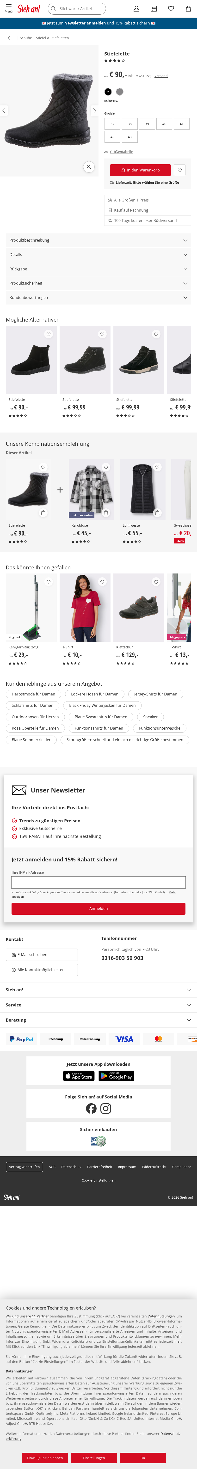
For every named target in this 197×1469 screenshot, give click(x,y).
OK (143, 1458)
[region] (98, 1384)
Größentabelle (121, 152)
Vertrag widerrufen (24, 1166)
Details (16, 254)
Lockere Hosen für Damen (94, 694)
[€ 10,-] (85, 607)
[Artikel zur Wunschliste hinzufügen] (179, 170)
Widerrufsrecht (154, 1166)
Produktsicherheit (26, 283)
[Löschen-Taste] (101, 9)
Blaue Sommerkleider (31, 739)
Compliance (181, 1166)
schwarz (111, 100)
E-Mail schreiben (29, 956)
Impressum (127, 1166)
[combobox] (84, 8)
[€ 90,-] (31, 360)
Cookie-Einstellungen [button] (99, 1180)
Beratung (16, 1020)
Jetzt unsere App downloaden (98, 1064)
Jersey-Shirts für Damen (155, 694)
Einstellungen (94, 1458)
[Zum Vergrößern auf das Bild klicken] (89, 167)
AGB (52, 1166)
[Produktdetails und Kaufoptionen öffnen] (43, 512)
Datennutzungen (161, 1316)
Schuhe (26, 38)
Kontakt (14, 939)
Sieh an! (14, 990)
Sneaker (150, 716)
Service (13, 1005)
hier (177, 1341)
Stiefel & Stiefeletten (52, 38)
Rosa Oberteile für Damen (35, 728)
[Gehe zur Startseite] (28, 8)
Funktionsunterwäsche (159, 728)
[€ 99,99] (85, 360)
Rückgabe (18, 269)
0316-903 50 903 (122, 957)
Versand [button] (161, 75)
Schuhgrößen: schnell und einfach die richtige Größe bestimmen (125, 739)
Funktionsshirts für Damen (99, 728)
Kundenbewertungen (29, 297)
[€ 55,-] (143, 489)
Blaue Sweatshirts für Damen (101, 716)
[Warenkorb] (188, 8)
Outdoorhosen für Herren (35, 716)
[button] (8, 8)
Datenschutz (71, 1166)
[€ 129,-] (138, 607)
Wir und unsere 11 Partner (27, 1316)
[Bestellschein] (153, 8)
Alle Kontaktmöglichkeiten (41, 969)
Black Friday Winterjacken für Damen (102, 705)
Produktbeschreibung (29, 240)
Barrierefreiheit (99, 1166)
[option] (108, 92)
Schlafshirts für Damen (32, 705)
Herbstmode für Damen (33, 694)
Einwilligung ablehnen (45, 1458)
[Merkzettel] (171, 8)
